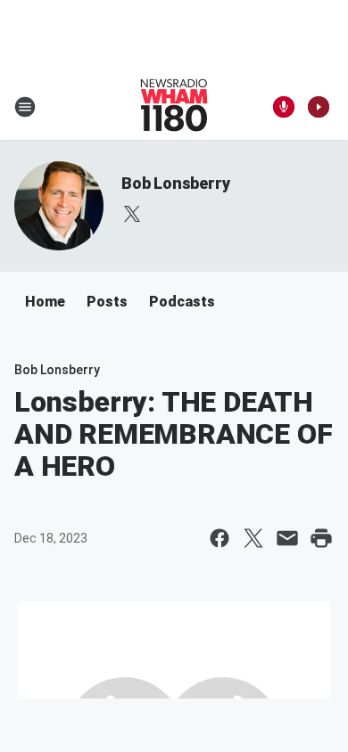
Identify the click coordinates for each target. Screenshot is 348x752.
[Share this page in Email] (287, 538)
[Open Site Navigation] (25, 107)
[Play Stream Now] (318, 107)
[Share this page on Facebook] (219, 538)
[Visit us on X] (132, 214)
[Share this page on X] (253, 538)
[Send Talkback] (283, 107)
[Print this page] (321, 538)
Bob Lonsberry (175, 183)
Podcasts (182, 301)
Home (45, 301)
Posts (107, 301)
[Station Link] (174, 106)
